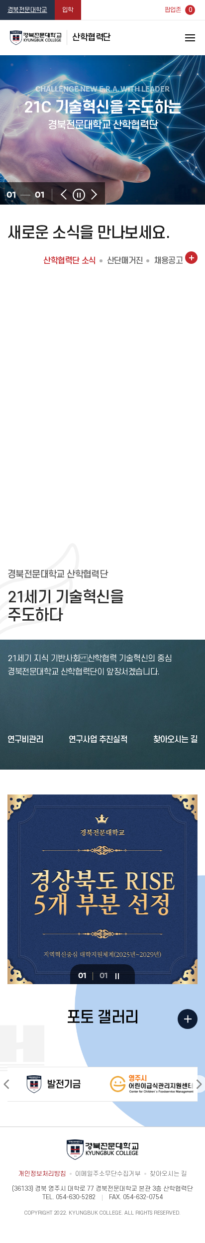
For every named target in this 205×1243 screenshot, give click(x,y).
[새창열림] (53, 1084)
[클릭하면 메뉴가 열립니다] (177, 37)
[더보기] (191, 257)
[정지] (78, 195)
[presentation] (64, 194)
